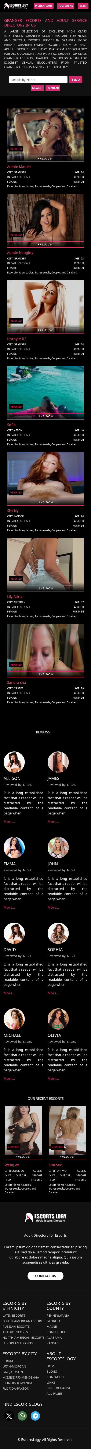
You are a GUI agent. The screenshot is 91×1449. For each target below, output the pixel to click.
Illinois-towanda (17, 1383)
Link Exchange (59, 1388)
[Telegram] (35, 1416)
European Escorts (18, 1343)
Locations (44, 6)
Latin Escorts (14, 1315)
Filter (83, 6)
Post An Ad (65, 6)
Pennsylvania (58, 1315)
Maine (52, 1326)
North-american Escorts (23, 1337)
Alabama (54, 1337)
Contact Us (45, 1276)
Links (51, 1382)
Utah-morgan (14, 1366)
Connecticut (57, 1332)
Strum (8, 1361)
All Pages (54, 1393)
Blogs (52, 1371)
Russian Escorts (16, 1326)
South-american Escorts (23, 1321)
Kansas (52, 1343)
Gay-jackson (13, 1372)
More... (9, 821)
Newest (37, 88)
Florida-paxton (16, 1388)
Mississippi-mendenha (21, 1377)
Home (51, 1366)
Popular (53, 88)
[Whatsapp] (22, 1416)
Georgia (54, 1321)
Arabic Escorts (15, 1332)
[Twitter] (9, 1416)
